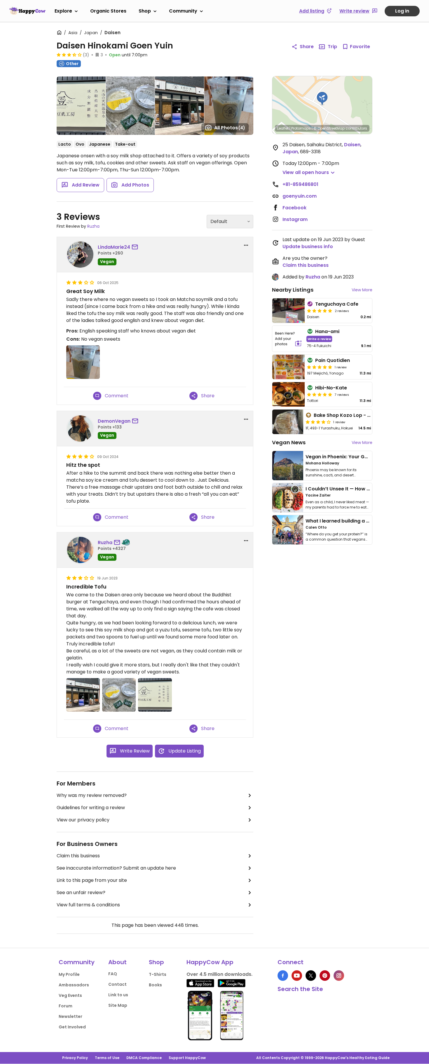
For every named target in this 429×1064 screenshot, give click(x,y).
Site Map (117, 1005)
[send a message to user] (135, 247)
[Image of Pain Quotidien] (288, 367)
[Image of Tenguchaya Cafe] (288, 310)
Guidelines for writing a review (91, 807)
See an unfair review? (81, 892)
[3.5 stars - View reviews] (69, 54)
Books (155, 985)
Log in (402, 11)
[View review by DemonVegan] (80, 429)
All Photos (229, 127)
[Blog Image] (287, 465)
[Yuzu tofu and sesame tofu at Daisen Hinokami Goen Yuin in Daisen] (130, 105)
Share (307, 46)
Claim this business (78, 855)
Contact (117, 984)
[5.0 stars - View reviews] (319, 310)
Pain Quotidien (332, 360)
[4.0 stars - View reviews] (318, 421)
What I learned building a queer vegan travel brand (367, 521)
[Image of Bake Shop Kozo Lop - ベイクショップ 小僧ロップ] (287, 422)
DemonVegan (114, 421)
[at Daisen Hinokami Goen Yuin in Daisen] (81, 105)
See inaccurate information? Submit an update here (116, 868)
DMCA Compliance (144, 1057)
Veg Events (70, 995)
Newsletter (70, 1016)
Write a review (319, 339)
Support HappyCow (187, 1057)
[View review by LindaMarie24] (80, 255)
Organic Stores (108, 11)
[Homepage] (27, 11)
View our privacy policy (83, 819)
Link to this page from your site (92, 880)
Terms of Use (107, 1057)
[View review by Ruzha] (80, 550)
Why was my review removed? (92, 795)
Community (183, 11)
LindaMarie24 (114, 247)
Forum (65, 1006)
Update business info (307, 246)
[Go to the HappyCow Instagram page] (339, 975)
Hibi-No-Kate (331, 387)
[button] (322, 98)
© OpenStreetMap (329, 128)
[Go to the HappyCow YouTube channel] (297, 975)
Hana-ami (327, 331)
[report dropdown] (246, 245)
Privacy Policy (75, 1057)
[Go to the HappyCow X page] (311, 975)
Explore (63, 11)
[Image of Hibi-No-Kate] (288, 394)
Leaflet (283, 128)
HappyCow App (209, 962)
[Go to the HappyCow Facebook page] (283, 975)
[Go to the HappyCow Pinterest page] (325, 975)
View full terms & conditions (88, 904)
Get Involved (72, 1027)
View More (362, 290)
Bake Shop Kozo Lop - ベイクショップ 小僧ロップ (369, 415)
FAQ (112, 974)
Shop (145, 11)
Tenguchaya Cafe (336, 304)
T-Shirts (157, 974)
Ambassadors (74, 985)
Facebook (294, 207)
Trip (332, 46)
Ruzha (93, 226)
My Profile (69, 974)
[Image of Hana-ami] (288, 339)
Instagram (295, 219)
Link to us (118, 995)
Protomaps (301, 128)
